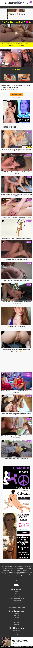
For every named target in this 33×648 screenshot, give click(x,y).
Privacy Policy (16, 596)
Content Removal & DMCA (16, 598)
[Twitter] (16, 580)
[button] (16, 33)
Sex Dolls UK (17, 646)
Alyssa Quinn (16, 630)
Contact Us (17, 605)
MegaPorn (3, 646)
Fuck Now (25, 7)
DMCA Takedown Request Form (16, 607)
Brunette (16, 622)
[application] (16, 33)
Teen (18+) (16, 615)
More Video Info (16, 94)
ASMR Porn (10, 646)
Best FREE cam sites (27, 646)
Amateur (16, 620)
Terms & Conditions (16, 594)
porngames (8, 7)
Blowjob (16, 617)
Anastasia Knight (16, 637)
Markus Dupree (16, 635)
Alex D (16, 632)
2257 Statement (16, 600)
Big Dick (16, 624)
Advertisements (16, 602)
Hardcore (16, 613)
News (16, 591)
